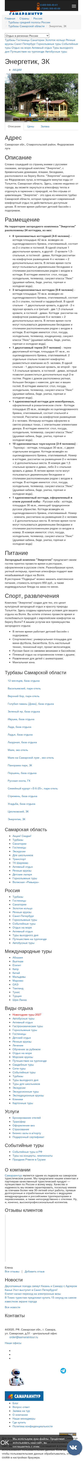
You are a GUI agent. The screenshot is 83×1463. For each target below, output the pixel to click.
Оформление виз (24, 1125)
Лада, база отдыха (19, 727)
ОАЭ (15, 984)
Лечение (18, 1045)
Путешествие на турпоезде (27, 51)
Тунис (16, 992)
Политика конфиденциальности (33, 1426)
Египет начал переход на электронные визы (33, 1293)
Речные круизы (22, 870)
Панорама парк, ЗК (20, 765)
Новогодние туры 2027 (27, 1014)
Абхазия (18, 957)
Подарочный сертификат (28, 1137)
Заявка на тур (21, 1411)
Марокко (18, 980)
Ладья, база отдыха (20, 734)
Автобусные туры (56, 51)
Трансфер (19, 1121)
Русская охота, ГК (19, 780)
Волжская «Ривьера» (26, 882)
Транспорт (19, 859)
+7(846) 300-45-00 (50, 8)
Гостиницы (23, 40)
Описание (14, 126)
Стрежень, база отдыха (22, 796)
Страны (24, 18)
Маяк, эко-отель (18, 750)
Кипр (16, 969)
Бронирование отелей (27, 1117)
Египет (17, 965)
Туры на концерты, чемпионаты (33, 1155)
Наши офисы (13, 1343)
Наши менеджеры (24, 1418)
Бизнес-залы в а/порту (27, 1133)
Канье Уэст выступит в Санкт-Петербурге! (31, 1290)
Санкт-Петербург (25, 44)
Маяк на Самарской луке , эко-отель (31, 757)
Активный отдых (42, 47)
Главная (10, 18)
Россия (37, 18)
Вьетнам (18, 961)
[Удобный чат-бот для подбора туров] (38, 1377)
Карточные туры (23, 1103)
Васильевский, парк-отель (24, 688)
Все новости (12, 1307)
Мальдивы (19, 976)
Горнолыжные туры (48, 44)
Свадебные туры (23, 1064)
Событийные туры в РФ (27, 1152)
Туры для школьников (26, 1084)
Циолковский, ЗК (18, 811)
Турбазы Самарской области (26, 26)
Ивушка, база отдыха (21, 719)
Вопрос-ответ (21, 1407)
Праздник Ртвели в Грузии (29, 1159)
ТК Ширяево (20, 863)
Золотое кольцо (55, 40)
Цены (30, 126)
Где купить (19, 1422)
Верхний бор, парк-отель (23, 696)
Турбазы (10, 40)
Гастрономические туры (28, 1026)
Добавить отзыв (34, 1271)
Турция (17, 996)
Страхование (21, 1129)
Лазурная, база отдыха (22, 742)
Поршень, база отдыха (22, 773)
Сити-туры (19, 1068)
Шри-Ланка (20, 1000)
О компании (20, 1414)
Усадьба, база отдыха (21, 804)
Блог (15, 1403)
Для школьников (23, 855)
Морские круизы (23, 1057)
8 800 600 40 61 (15, 1325)
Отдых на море (21, 47)
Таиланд (18, 988)
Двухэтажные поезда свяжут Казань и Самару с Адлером (41, 1286)
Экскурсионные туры (26, 1091)
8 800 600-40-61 (49, 5)
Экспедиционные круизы (28, 1095)
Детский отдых (22, 1037)
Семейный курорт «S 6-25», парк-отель (33, 788)
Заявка (45, 126)
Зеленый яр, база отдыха (24, 711)
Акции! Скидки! (22, 836)
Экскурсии (19, 851)
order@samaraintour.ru (23, 1337)
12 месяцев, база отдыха (24, 680)
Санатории (37, 40)
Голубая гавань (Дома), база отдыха (31, 704)
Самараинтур (13, 1175)
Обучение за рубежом (27, 1049)
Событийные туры (24, 923)
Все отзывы (12, 1271)
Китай (16, 973)
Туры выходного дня (25, 935)
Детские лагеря (22, 874)
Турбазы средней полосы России (29, 22)
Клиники (18, 1099)
